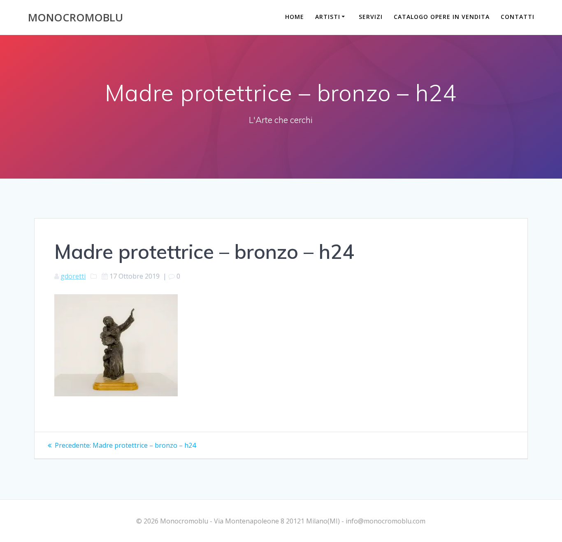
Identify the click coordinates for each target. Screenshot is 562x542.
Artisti (327, 17)
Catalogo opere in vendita (442, 17)
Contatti (517, 17)
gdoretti (73, 276)
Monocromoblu (75, 17)
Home (294, 17)
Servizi (371, 17)
